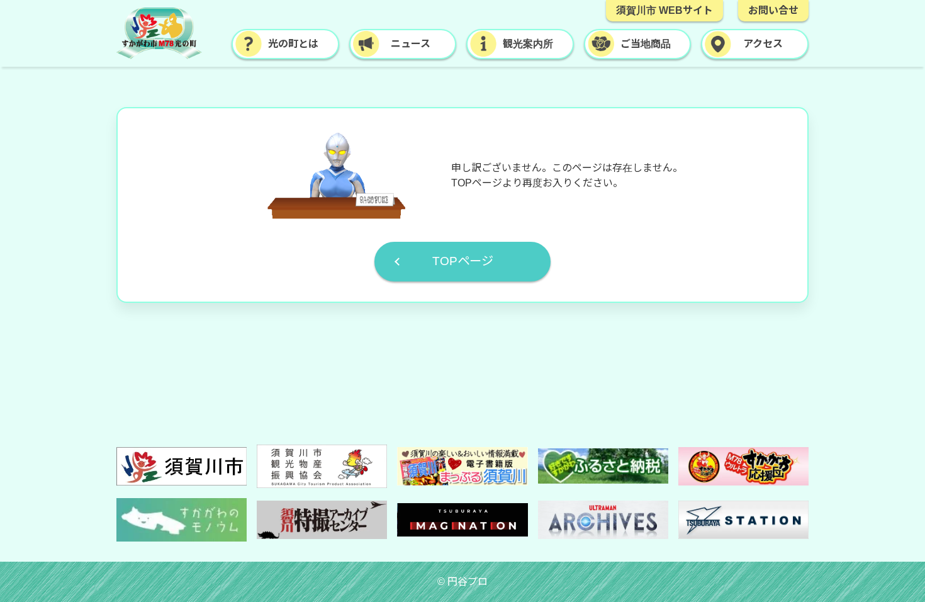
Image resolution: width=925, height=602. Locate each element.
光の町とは (293, 43)
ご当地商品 (645, 43)
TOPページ (462, 261)
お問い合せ (773, 10)
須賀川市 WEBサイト (664, 10)
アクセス (763, 43)
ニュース (410, 43)
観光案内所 (528, 43)
